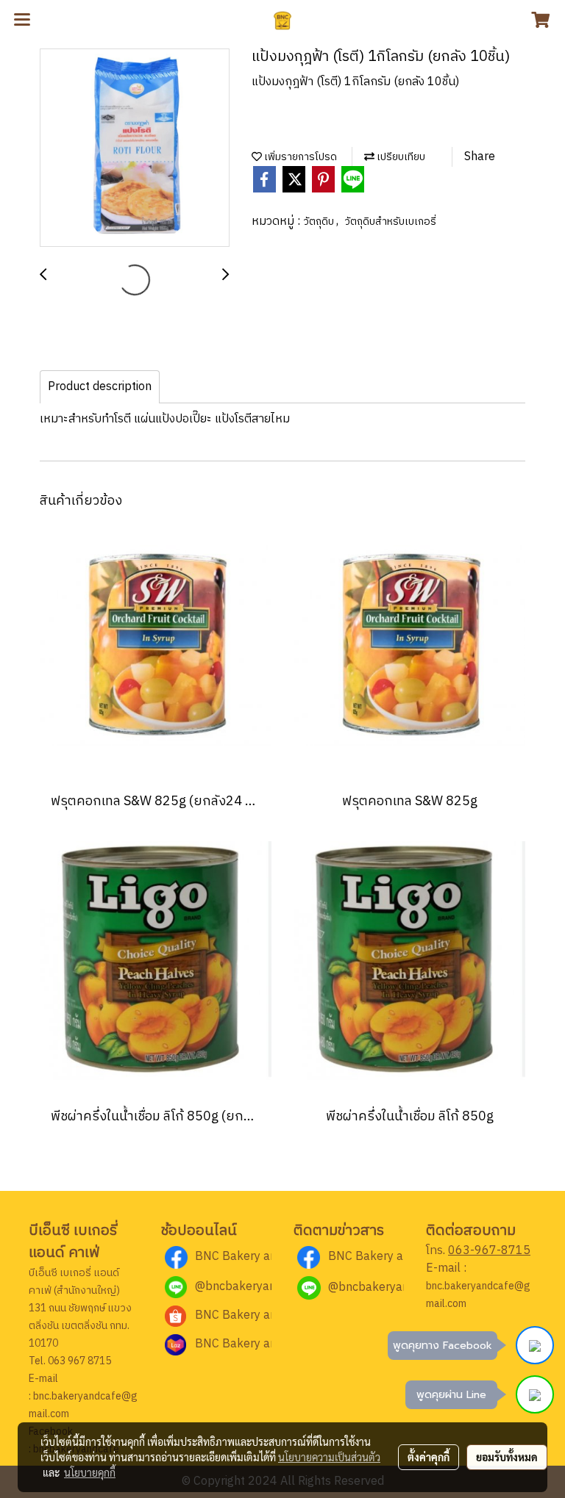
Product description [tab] (100, 387)
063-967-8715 (489, 1251)
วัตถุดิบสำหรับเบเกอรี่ (390, 221)
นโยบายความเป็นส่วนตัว (329, 1456)
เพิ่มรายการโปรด (299, 156)
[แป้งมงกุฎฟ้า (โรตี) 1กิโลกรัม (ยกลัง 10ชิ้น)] (134, 148)
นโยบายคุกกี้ (90, 1472)
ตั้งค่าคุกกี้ (428, 1456)
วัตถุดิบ (319, 221)
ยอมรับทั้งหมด (507, 1456)
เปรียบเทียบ (399, 156)
